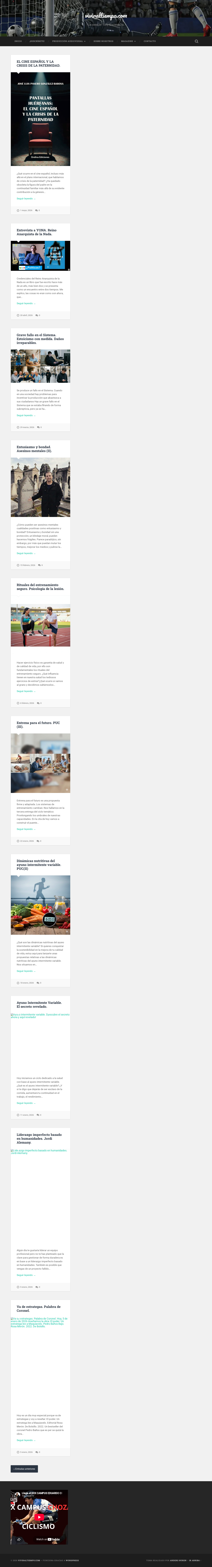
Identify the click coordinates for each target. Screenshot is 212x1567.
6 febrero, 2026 (27, 703)
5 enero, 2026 (26, 1287)
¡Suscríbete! (37, 41)
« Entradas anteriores (24, 1469)
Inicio (18, 41)
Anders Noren (178, 1560)
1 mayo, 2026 (26, 210)
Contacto (150, 41)
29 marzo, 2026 (27, 427)
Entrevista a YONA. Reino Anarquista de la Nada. (37, 232)
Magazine (127, 41)
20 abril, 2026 (26, 315)
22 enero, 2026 (27, 841)
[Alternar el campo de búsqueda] (196, 41)
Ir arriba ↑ (195, 1560)
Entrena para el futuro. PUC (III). (38, 725)
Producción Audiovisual (67, 41)
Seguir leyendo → (26, 198)
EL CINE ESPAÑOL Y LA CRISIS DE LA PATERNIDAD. (38, 63)
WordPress (72, 1560)
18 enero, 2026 (27, 983)
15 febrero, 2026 (27, 565)
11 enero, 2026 (27, 1115)
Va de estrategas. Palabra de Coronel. (39, 1308)
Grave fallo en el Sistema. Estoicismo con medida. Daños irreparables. (40, 339)
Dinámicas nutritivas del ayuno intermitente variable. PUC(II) (39, 865)
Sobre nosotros (103, 41)
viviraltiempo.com (106, 15)
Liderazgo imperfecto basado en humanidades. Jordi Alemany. (39, 1138)
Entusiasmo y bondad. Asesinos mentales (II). (34, 449)
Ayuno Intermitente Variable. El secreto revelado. (39, 1004)
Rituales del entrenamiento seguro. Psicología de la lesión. (40, 587)
